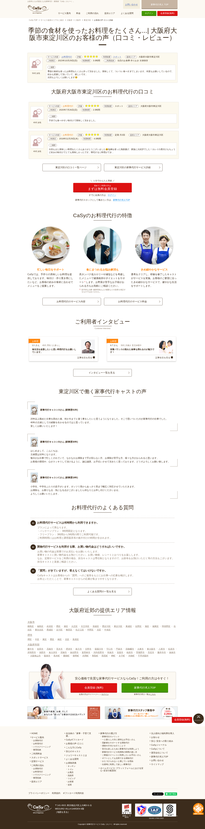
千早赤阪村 (143, 655)
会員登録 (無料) (93, 687)
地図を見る (62, 812)
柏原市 (130, 652)
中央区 (107, 630)
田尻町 (105, 655)
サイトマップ (157, 764)
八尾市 (162, 649)
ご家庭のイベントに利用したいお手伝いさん (121, 755)
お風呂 (71, 772)
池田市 (42, 652)
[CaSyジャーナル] (63, 712)
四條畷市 (130, 649)
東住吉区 (39, 630)
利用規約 (56, 793)
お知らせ (155, 737)
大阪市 (78, 20)
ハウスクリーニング (42, 747)
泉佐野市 (74, 652)
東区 (44, 639)
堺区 (29, 639)
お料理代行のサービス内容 (71, 301)
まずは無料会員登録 (102, 187)
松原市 (171, 649)
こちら (153, 694)
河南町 (131, 655)
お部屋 (71, 781)
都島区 (30, 626)
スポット (117, 57)
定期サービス (37, 761)
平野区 (90, 630)
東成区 (129, 626)
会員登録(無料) (167, 13)
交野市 (88, 649)
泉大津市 (53, 652)
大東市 (140, 649)
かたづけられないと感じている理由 (117, 761)
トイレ (71, 769)
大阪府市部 (33, 644)
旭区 (147, 626)
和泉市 (110, 652)
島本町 (57, 655)
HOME (34, 733)
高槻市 (50, 649)
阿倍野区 (166, 626)
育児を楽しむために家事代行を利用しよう (120, 749)
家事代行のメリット (111, 736)
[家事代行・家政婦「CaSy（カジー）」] (38, 9)
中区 (37, 639)
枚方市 (78, 649)
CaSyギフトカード (75, 739)
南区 (59, 639)
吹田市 (40, 649)
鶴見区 (69, 630)
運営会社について (159, 753)
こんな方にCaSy (73, 747)
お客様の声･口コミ (75, 743)
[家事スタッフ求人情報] (141, 712)
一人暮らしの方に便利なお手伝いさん (118, 739)
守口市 (109, 649)
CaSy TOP (33, 20)
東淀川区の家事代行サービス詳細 (133, 167)
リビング (71, 778)
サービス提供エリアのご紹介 (52, 20)
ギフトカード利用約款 (73, 793)
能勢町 (76, 655)
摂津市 (69, 649)
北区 (99, 630)
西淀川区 (106, 626)
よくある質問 (127, 13)
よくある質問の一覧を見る (101, 591)
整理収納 (37, 750)
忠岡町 (85, 655)
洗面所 (71, 775)
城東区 (155, 626)
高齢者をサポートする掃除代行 (115, 743)
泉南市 (172, 652)
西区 (58, 626)
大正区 (74, 626)
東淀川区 (87, 20)
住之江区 (79, 630)
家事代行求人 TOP (159, 4)
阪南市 (47, 655)
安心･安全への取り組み (162, 741)
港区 (66, 626)
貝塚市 (63, 652)
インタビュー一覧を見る (102, 372)
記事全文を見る (84, 357)
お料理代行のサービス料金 (132, 301)
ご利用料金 (36, 753)
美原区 (75, 639)
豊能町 (66, 655)
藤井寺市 (161, 652)
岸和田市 (31, 652)
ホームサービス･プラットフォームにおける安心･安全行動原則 (121, 769)
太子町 (122, 655)
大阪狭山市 (35, 655)
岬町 (113, 655)
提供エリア (109, 13)
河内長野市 (98, 652)
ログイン (149, 13)
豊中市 (30, 649)
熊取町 (95, 655)
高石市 (151, 652)
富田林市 (86, 652)
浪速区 (96, 626)
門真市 (119, 649)
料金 (78, 13)
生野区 (138, 626)
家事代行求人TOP (121, 200)
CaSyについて (158, 749)
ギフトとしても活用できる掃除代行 (117, 758)
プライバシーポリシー (38, 793)
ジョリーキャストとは (76, 755)
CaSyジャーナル (159, 745)
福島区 (40, 626)
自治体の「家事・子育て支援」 (78, 734)
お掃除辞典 (71, 763)
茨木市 (59, 649)
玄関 (70, 785)
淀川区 (59, 630)
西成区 (50, 630)
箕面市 (120, 652)
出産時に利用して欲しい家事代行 (116, 764)
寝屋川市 (99, 649)
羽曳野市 (140, 652)
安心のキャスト (73, 751)
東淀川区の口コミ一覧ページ (71, 167)
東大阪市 (151, 649)
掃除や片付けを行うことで (113, 746)
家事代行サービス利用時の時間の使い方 (119, 752)
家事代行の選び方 (108, 733)
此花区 (50, 626)
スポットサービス (39, 757)
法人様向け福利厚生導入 (162, 733)
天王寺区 (85, 626)
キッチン (71, 766)
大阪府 (69, 20)
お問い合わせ (131, 4)
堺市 (29, 635)
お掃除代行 (38, 740)
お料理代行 (67, 57)
